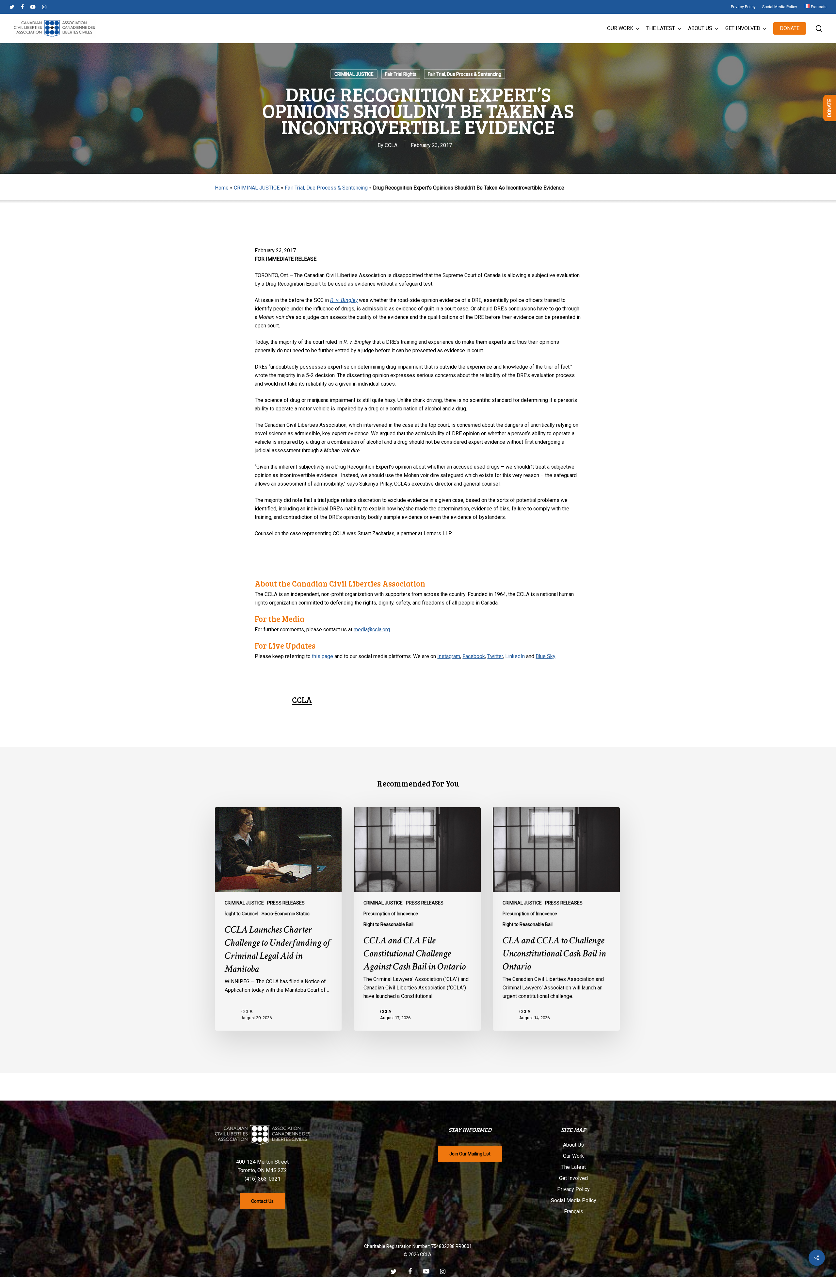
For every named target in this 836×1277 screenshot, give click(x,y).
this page (322, 656)
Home (222, 188)
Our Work (573, 1156)
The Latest (573, 1167)
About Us (573, 1145)
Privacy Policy (573, 1189)
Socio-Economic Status (286, 913)
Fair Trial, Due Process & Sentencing (464, 74)
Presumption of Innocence (390, 913)
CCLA (391, 145)
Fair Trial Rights (400, 74)
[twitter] (11, 7)
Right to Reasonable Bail (388, 924)
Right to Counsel (241, 913)
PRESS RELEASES (286, 902)
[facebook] (22, 7)
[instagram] (44, 7)
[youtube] (33, 7)
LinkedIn (515, 656)
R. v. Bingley (344, 300)
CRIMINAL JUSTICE (354, 74)
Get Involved (573, 1178)
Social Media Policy (573, 1200)
